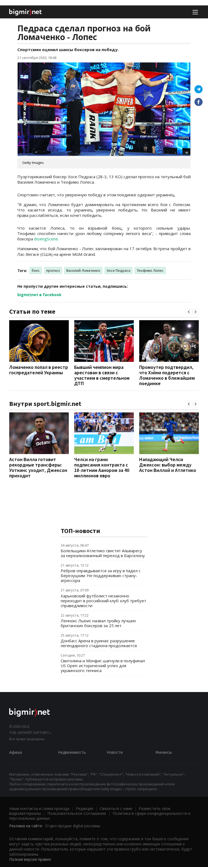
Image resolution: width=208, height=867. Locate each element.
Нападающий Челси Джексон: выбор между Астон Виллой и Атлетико (167, 464)
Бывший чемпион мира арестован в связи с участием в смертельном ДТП (101, 375)
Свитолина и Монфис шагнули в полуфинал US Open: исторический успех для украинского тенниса (103, 665)
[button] (189, 312)
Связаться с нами (116, 808)
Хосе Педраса (118, 270)
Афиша (15, 752)
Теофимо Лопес (150, 270)
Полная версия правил (30, 859)
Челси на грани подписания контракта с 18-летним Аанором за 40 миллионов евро (101, 467)
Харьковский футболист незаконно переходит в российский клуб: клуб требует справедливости (103, 600)
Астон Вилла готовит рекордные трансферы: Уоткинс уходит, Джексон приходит (38, 467)
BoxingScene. (46, 238)
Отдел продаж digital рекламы (72, 825)
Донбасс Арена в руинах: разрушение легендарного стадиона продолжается (99, 643)
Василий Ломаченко (83, 270)
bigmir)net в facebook (39, 294)
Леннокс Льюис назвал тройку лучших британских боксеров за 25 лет (98, 623)
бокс (36, 270)
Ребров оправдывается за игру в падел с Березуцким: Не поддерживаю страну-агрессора (101, 575)
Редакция (84, 808)
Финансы (163, 752)
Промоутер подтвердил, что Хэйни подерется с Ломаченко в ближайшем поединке (167, 375)
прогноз (53, 270)
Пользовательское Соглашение (76, 813)
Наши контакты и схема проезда (39, 808)
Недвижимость (72, 752)
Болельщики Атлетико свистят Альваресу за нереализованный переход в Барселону (103, 553)
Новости (115, 752)
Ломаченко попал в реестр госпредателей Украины (38, 370)
